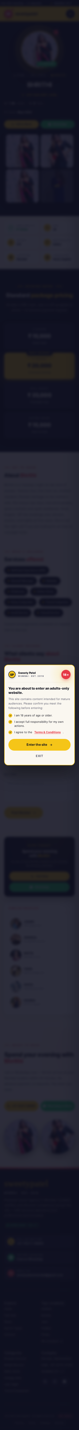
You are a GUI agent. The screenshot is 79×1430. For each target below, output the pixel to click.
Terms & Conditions (47, 732)
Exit (39, 756)
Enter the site (37, 745)
